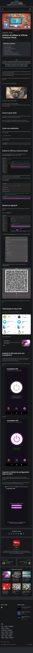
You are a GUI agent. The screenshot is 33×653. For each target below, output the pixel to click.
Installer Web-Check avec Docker (9, 562)
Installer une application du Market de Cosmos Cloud (26, 592)
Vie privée (11, 637)
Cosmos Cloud (5, 32)
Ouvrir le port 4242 (7, 45)
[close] (32, 3)
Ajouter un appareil (7, 50)
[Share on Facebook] (9, 534)
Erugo (3, 632)
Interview (11, 632)
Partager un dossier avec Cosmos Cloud (15, 580)
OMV (6, 635)
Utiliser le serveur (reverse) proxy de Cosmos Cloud (5, 592)
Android (6, 626)
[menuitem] (1, 641)
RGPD (8, 641)
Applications (11, 626)
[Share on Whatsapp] (16, 534)
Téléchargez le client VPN (8, 51)
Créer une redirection (7, 47)
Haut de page (30, 644)
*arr (2, 626)
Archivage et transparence (26, 607)
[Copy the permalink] (23, 534)
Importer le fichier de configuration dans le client (12, 54)
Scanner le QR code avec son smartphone (11, 53)
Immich (7, 632)
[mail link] (2, 607)
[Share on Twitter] (11, 534)
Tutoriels (11, 32)
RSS (1, 641)
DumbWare (10, 630)
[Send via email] (21, 534)
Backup (7, 628)
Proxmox (10, 635)
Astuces (3, 628)
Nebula (16, 103)
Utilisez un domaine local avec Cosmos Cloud (6, 580)
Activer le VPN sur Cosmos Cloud (9, 48)
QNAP (3, 637)
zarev (16, 547)
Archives (4, 641)
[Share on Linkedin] (18, 534)
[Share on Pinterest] (14, 534)
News (3, 635)
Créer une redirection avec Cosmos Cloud (26, 580)
